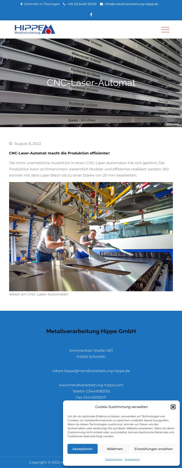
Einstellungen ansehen (154, 449)
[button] (173, 407)
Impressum (132, 459)
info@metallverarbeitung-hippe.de (131, 4)
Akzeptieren (82, 449)
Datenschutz (113, 459)
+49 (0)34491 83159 (82, 4)
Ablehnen (115, 449)
